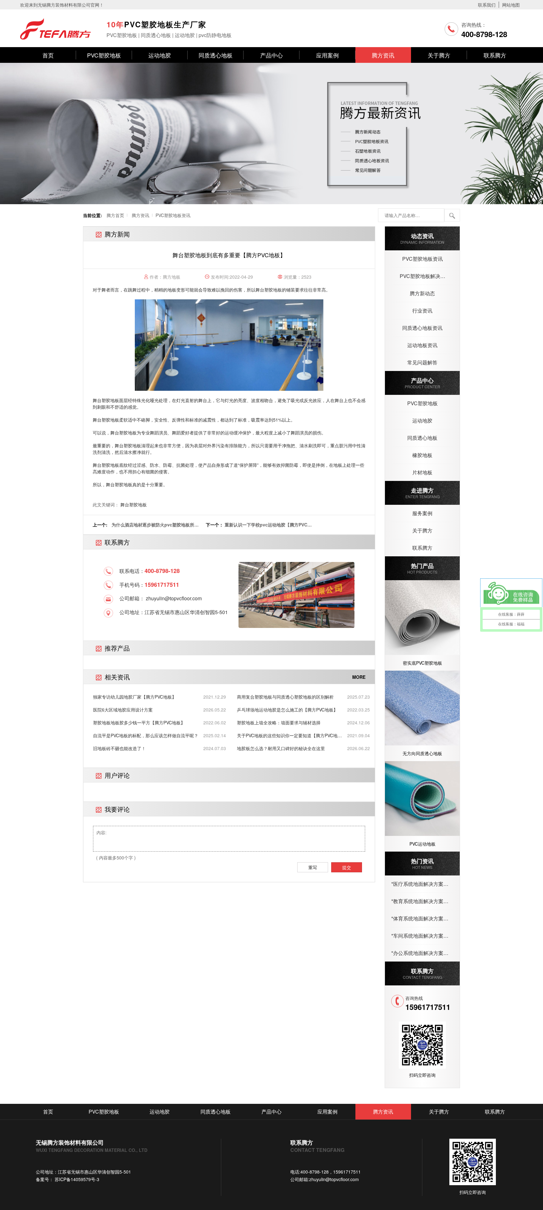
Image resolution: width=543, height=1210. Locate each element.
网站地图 (511, 5)
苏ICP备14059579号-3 (76, 1179)
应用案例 (327, 55)
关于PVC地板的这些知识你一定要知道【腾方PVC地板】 (287, 735)
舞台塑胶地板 (268, 289)
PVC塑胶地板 (104, 55)
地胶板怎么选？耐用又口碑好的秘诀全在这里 (281, 748)
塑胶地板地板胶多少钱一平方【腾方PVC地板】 (139, 722)
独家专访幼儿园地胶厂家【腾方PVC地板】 (134, 697)
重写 (312, 867)
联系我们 (487, 5)
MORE (358, 677)
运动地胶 (159, 55)
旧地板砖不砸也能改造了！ (119, 748)
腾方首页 (115, 215)
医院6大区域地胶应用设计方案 (123, 709)
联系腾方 (495, 55)
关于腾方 (439, 55)
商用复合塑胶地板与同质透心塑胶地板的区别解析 (285, 697)
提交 (346, 867)
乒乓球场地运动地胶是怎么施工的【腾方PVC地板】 (287, 709)
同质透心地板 (216, 55)
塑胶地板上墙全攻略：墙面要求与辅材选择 (279, 722)
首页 (48, 55)
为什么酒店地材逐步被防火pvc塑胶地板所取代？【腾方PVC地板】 (155, 527)
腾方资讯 (383, 55)
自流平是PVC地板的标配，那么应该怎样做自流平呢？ (145, 735)
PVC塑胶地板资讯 (173, 215)
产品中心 (271, 55)
